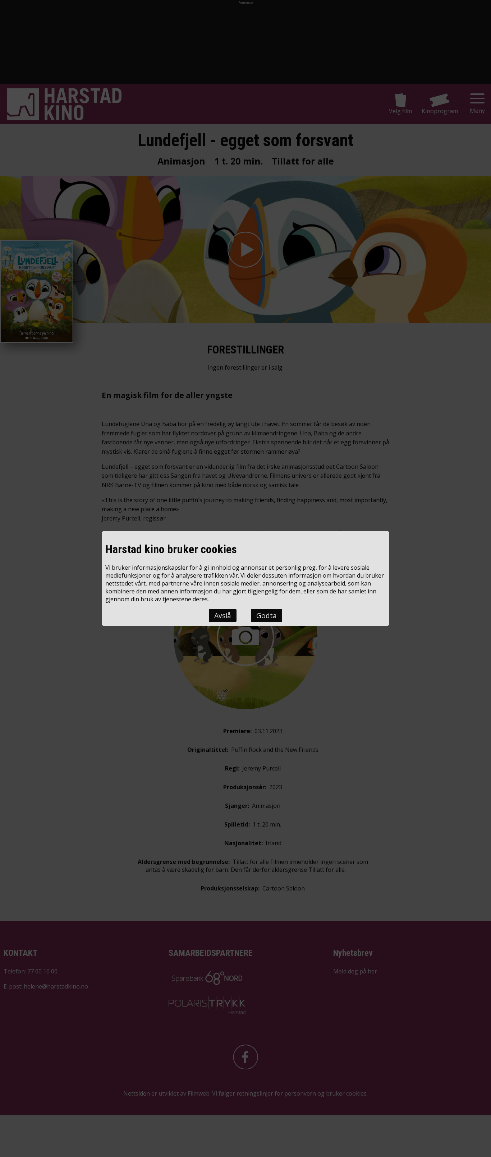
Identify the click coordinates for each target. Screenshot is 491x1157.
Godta (266, 615)
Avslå (222, 615)
